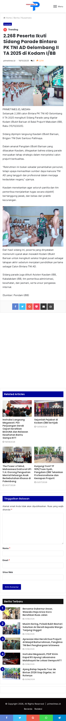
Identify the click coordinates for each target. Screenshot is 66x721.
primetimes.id (9, 60)
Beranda (28, 709)
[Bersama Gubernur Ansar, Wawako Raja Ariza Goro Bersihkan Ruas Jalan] (11, 613)
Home (8, 17)
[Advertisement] (33, 350)
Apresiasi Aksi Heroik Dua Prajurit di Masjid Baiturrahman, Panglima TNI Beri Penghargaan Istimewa (42, 642)
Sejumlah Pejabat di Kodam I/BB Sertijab (46, 421)
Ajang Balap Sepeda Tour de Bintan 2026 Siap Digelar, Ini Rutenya (39, 672)
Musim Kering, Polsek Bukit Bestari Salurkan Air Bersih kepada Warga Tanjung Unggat (42, 627)
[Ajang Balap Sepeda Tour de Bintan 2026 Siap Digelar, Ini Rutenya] (11, 674)
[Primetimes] (33, 6)
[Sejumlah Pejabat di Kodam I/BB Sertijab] (48, 408)
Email (6, 560)
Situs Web (8, 572)
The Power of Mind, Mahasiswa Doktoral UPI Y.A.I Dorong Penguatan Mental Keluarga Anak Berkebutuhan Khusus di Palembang (17, 474)
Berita (16, 17)
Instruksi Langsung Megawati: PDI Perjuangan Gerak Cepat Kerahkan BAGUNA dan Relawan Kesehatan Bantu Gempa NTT (15, 428)
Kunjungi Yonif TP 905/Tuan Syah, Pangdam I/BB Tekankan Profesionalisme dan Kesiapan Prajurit (48, 472)
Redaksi (38, 709)
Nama (6, 548)
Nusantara (26, 17)
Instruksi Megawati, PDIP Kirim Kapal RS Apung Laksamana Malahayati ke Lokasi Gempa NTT (42, 657)
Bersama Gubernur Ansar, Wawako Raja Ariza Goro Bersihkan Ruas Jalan (38, 612)
